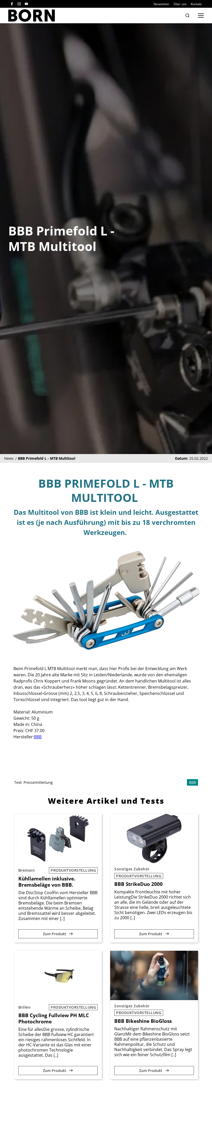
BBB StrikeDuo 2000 (138, 884)
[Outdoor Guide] (31, 15)
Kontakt (196, 4)
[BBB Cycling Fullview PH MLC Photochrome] (58, 975)
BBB (38, 737)
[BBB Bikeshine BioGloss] (154, 975)
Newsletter (161, 4)
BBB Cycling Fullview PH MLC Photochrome (53, 1018)
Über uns (180, 4)
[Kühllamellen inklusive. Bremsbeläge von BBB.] (58, 838)
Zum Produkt (55, 933)
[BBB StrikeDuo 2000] (154, 838)
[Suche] (187, 15)
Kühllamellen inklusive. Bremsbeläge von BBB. (46, 882)
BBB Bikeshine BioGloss (143, 1021)
